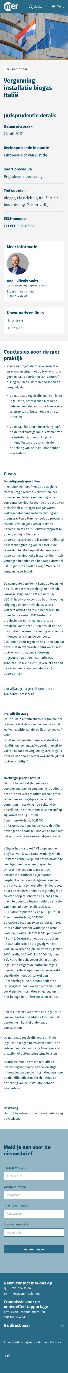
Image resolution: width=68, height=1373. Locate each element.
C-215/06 (37, 820)
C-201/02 (45, 907)
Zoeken (36, 7)
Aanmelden (32, 1249)
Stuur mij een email (34, 291)
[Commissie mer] (11, 6)
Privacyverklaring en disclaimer (25, 1342)
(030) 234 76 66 (21, 1288)
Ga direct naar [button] (17, 1325)
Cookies (55, 1342)
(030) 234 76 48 (32, 296)
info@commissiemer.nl (26, 1293)
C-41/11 (21, 933)
